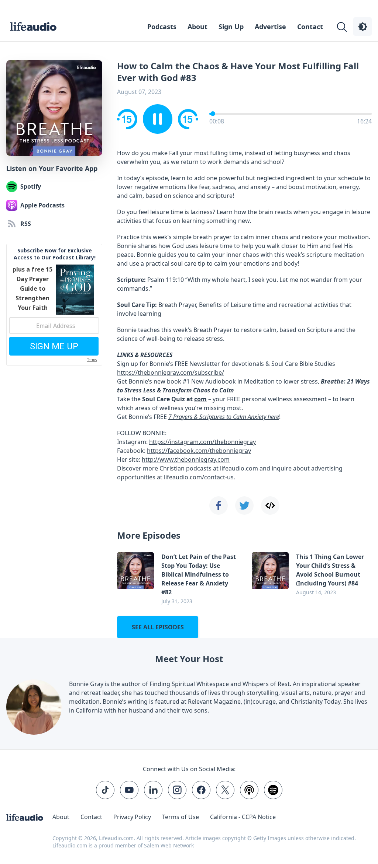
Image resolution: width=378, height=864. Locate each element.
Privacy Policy (132, 817)
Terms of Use (180, 817)
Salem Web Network (169, 845)
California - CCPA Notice (243, 817)
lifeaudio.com (239, 468)
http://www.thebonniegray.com (186, 459)
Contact (310, 26)
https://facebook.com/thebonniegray (199, 451)
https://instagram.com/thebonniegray (202, 442)
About (197, 26)
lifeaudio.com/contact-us (199, 477)
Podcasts (161, 26)
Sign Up (231, 26)
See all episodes (158, 627)
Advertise (270, 26)
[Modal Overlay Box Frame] (54, 304)
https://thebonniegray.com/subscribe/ (170, 372)
